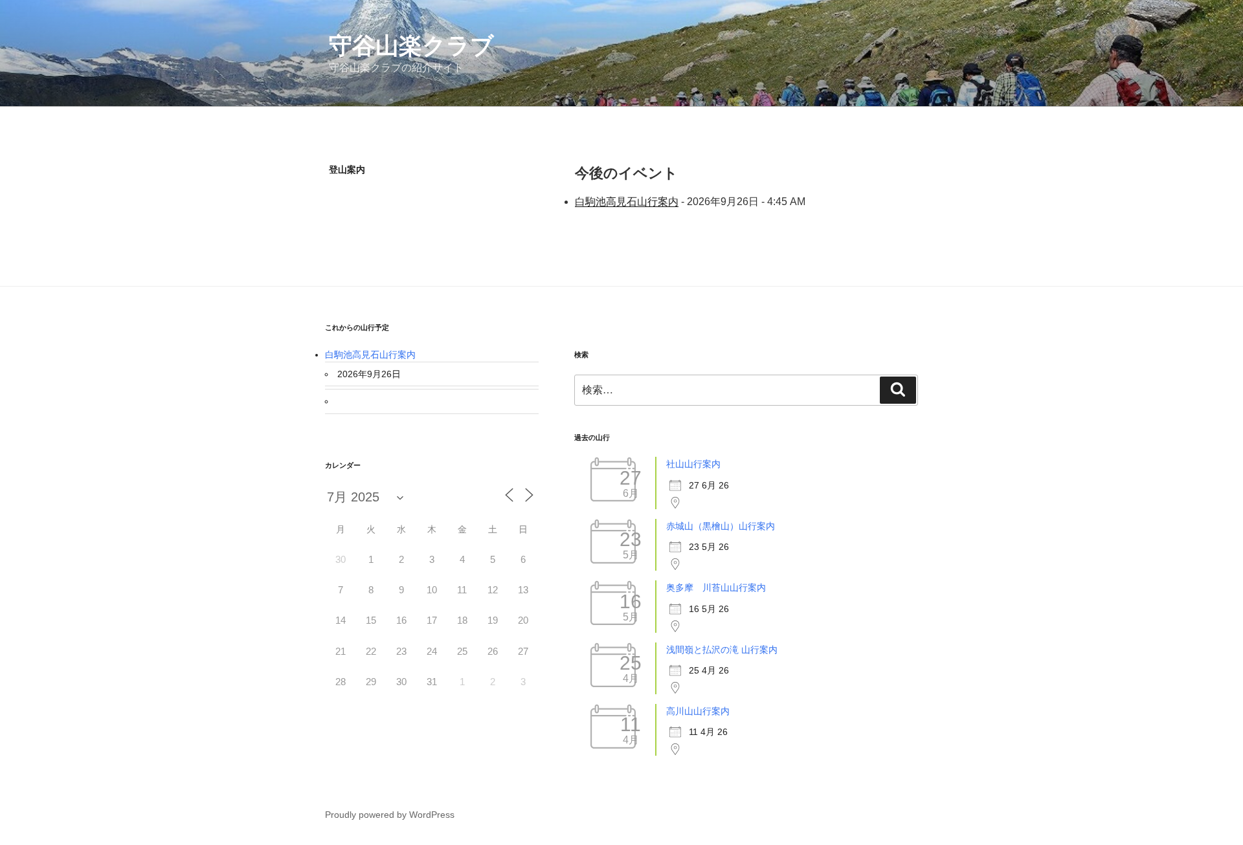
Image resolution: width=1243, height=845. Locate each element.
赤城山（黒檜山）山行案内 (720, 526)
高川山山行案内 (698, 711)
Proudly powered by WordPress (389, 814)
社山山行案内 (693, 464)
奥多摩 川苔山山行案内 (716, 587)
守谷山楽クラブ (411, 45)
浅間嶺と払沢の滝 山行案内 (722, 649)
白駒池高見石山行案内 (626, 201)
